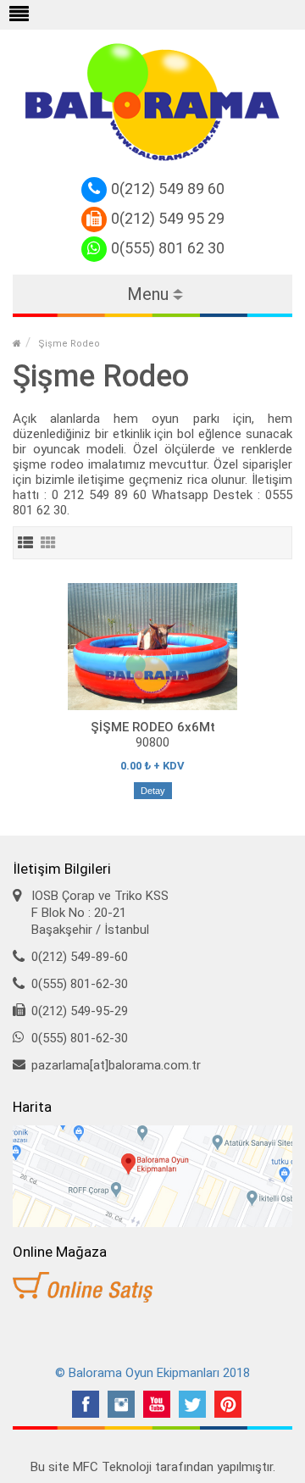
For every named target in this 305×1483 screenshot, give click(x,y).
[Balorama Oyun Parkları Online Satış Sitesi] (152, 1287)
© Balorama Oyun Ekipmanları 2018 (152, 1372)
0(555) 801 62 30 (168, 248)
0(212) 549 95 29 (168, 218)
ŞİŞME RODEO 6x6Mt (153, 727)
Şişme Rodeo (69, 343)
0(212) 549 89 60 (168, 188)
